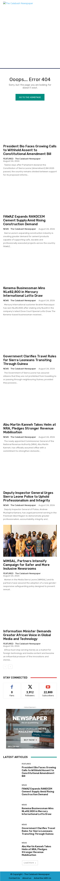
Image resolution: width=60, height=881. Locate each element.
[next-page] (10, 667)
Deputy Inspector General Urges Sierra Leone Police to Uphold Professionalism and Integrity (28, 496)
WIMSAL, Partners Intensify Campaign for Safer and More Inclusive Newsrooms (26, 564)
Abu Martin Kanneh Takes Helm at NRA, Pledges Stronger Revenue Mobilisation (29, 428)
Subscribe (48, 685)
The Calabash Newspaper (28, 158)
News (6, 229)
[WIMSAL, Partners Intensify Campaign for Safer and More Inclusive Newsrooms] (30, 541)
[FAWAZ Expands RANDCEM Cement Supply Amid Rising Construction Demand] (30, 196)
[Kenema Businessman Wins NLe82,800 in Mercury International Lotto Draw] (30, 268)
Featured (8, 159)
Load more (29, 862)
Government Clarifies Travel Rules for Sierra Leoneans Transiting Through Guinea (29, 360)
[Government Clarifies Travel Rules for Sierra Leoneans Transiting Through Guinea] (30, 336)
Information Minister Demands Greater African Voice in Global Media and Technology (27, 635)
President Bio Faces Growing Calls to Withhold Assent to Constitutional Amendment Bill (29, 150)
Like (12, 685)
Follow (30, 685)
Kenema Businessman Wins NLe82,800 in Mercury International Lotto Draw (24, 292)
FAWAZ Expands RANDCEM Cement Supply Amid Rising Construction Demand (24, 220)
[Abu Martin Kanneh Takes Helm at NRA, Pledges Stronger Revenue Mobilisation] (30, 404)
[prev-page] (5, 667)
